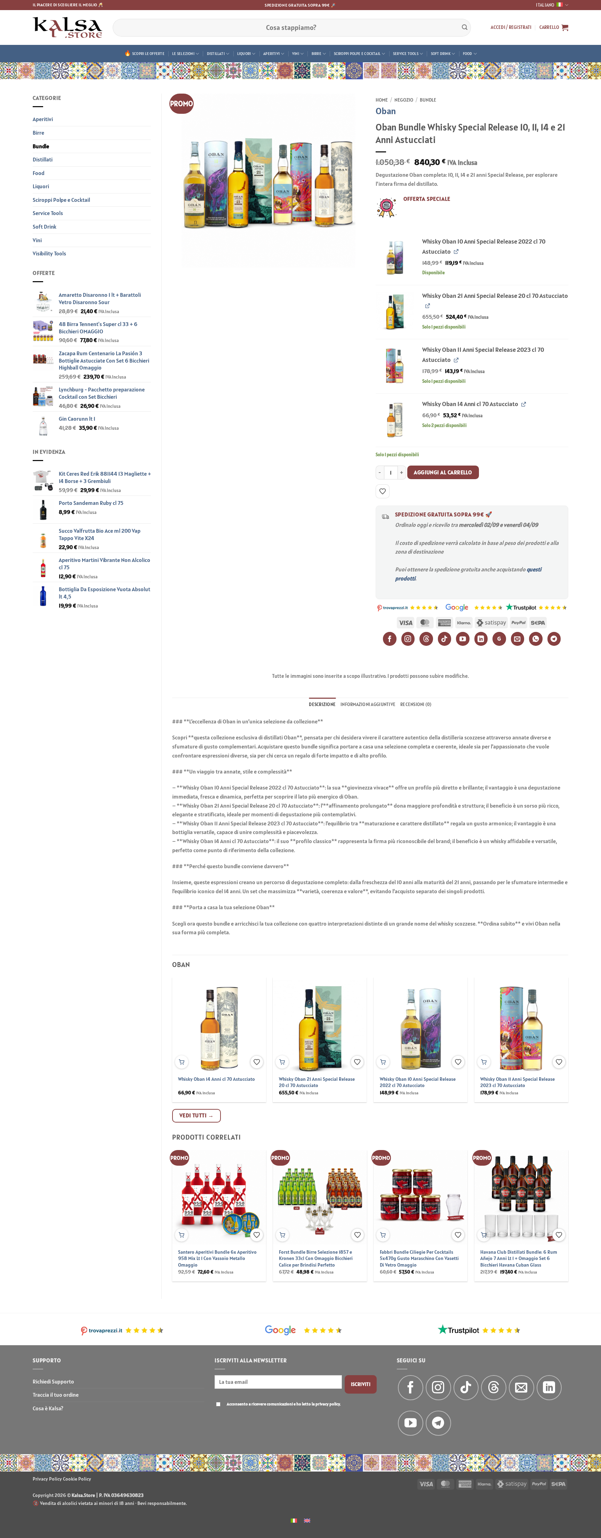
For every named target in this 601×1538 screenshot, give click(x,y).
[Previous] (185, 1023)
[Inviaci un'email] (521, 1388)
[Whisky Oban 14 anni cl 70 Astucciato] (395, 418)
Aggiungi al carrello (443, 472)
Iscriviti (361, 1384)
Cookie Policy (77, 1479)
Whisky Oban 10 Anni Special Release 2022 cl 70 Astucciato (418, 1082)
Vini (295, 53)
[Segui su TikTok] (466, 1388)
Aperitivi (271, 53)
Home (382, 100)
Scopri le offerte (148, 53)
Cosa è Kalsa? (48, 1408)
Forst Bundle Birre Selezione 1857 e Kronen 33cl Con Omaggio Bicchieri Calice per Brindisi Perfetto (316, 1258)
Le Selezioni (183, 53)
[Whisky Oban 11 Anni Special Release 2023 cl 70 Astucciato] (395, 364)
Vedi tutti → (196, 1115)
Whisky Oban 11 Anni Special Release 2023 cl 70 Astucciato (517, 1082)
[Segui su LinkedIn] (549, 1388)
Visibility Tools (49, 253)
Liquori (244, 53)
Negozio (403, 100)
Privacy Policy (47, 1479)
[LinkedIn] (481, 638)
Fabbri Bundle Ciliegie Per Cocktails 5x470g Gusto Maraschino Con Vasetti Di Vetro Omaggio (419, 1258)
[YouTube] (463, 638)
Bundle (41, 146)
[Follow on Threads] (493, 1388)
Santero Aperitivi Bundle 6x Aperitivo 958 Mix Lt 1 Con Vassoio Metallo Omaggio (217, 1258)
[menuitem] (293, 1520)
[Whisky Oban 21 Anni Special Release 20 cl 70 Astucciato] (395, 310)
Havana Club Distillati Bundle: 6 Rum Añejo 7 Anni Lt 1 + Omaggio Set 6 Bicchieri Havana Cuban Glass (518, 1258)
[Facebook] (389, 638)
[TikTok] (444, 638)
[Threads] (426, 638)
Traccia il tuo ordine (56, 1394)
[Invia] (465, 27)
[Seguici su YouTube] (410, 1423)
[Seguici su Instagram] (438, 1388)
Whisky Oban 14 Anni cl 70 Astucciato (216, 1079)
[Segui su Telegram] (438, 1423)
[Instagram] (408, 638)
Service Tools (405, 53)
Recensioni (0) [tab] (416, 704)
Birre (316, 53)
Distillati (216, 53)
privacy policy (327, 1403)
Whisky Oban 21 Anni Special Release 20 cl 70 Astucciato (317, 1082)
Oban (386, 111)
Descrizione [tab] (322, 704)
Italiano (545, 5)
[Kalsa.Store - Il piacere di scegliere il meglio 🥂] (67, 27)
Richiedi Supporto (53, 1381)
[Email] (517, 638)
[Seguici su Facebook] (410, 1388)
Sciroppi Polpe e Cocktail (357, 53)
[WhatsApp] (536, 638)
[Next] (555, 1023)
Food (467, 53)
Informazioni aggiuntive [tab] (367, 704)
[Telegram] (554, 638)
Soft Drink (440, 53)
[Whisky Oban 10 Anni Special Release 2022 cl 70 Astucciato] (395, 256)
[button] (511, 27)
